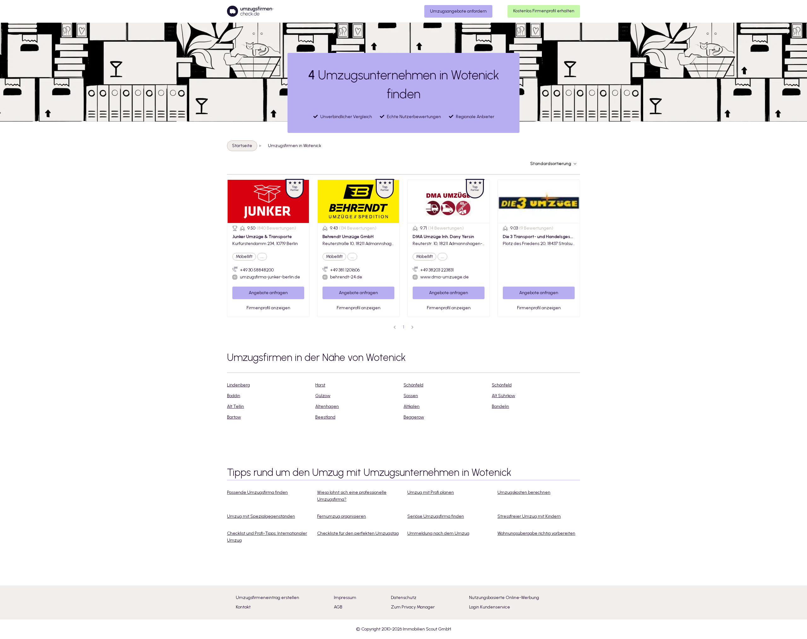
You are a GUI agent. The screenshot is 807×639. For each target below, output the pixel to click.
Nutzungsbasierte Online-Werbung (504, 597)
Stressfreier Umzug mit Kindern (529, 516)
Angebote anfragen (268, 292)
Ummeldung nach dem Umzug (438, 533)
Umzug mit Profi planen (430, 492)
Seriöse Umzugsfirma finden (435, 516)
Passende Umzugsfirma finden (257, 492)
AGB (338, 607)
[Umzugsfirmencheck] (250, 11)
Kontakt (243, 607)
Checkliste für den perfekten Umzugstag (358, 533)
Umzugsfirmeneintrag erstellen (267, 597)
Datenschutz (403, 597)
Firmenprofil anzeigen (268, 308)
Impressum (345, 597)
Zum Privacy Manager (413, 607)
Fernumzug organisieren (341, 516)
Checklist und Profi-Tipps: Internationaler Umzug (267, 537)
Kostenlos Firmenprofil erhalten (543, 11)
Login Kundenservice (489, 607)
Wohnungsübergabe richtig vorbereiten (536, 533)
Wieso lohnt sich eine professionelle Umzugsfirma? (351, 496)
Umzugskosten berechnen (523, 492)
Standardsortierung (550, 163)
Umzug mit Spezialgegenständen (261, 516)
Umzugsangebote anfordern (458, 11)
